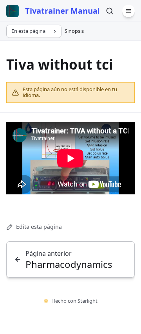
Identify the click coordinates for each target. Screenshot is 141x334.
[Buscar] (109, 11)
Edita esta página (39, 226)
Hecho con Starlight (74, 300)
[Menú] (128, 11)
